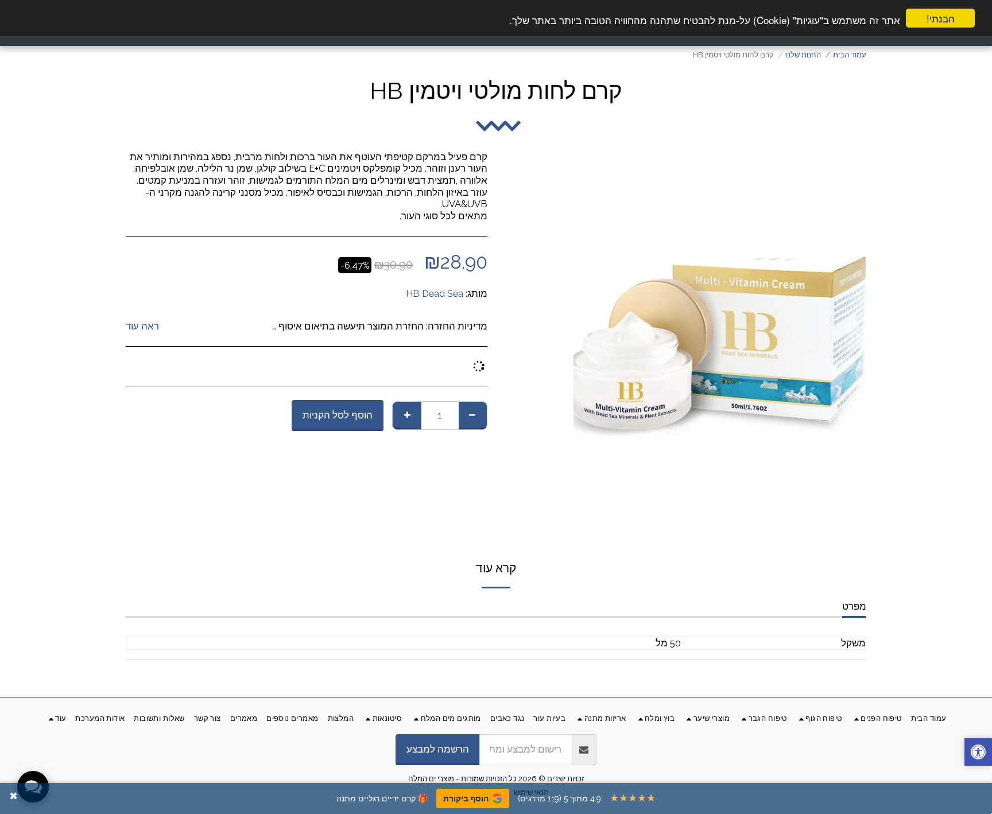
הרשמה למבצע (437, 749)
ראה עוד (142, 326)
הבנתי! (941, 18)
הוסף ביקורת (466, 798)
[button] (978, 753)
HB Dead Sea (434, 293)
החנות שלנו (803, 55)
